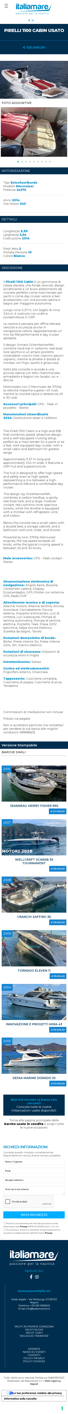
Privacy (23, 1226)
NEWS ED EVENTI (34, 1351)
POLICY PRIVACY (34, 1358)
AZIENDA (34, 1348)
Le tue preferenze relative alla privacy (37, 1393)
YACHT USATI (34, 1332)
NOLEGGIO (27, 1335)
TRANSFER (41, 1335)
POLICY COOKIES (34, 1361)
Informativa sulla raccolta (20, 1398)
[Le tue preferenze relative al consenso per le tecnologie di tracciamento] (62, 1408)
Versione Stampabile (19, 745)
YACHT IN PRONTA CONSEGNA (34, 1326)
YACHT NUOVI (34, 1329)
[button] (18, 161)
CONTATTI (34, 1355)
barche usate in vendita (24, 1124)
